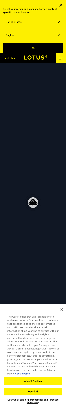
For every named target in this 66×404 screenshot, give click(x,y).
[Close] (62, 310)
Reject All (33, 391)
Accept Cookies (33, 381)
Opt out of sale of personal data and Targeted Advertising (33, 401)
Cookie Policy (22, 373)
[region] (33, 354)
